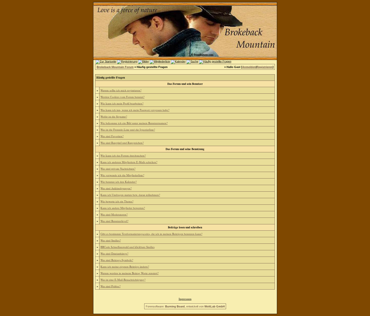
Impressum (185, 299)
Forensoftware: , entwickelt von (185, 306)
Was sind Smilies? (110, 240)
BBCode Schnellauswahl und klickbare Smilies (127, 247)
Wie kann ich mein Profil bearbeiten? (121, 103)
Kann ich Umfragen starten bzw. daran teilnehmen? (130, 195)
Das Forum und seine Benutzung (185, 149)
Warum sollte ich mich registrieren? (120, 90)
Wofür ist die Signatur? (113, 116)
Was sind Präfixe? (110, 286)
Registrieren (264, 66)
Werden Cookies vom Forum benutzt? (122, 97)
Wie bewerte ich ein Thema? (116, 201)
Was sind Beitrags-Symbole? (116, 260)
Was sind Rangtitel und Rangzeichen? (122, 143)
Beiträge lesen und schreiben (185, 227)
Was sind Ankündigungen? (116, 188)
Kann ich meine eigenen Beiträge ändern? (124, 266)
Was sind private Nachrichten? (117, 168)
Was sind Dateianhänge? (114, 253)
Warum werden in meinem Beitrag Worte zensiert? (129, 273)
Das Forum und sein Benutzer (185, 84)
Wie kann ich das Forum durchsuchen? (123, 155)
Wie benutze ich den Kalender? (118, 182)
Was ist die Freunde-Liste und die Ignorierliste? (127, 129)
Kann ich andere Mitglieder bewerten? (122, 208)
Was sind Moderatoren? (114, 214)
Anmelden (249, 66)
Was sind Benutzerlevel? (114, 221)
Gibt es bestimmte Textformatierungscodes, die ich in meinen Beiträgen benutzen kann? (151, 234)
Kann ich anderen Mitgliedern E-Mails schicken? (128, 162)
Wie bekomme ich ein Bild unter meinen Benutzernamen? (134, 123)
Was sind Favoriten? (112, 136)
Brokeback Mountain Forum (115, 66)
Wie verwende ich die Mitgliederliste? (122, 175)
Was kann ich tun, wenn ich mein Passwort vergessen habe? (134, 110)
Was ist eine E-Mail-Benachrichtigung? (122, 280)
